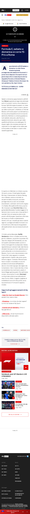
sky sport (4, 465)
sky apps (17, 469)
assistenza (21, 506)
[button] (12, 511)
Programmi (18, 481)
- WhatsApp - (6, 301)
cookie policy (19, 491)
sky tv (16, 465)
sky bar (17, 475)
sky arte (4, 475)
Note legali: (4, 487)
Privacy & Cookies (11, 505)
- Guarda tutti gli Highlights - (11, 307)
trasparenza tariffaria (13, 506)
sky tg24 (4, 469)
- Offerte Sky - (6, 314)
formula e (6, 330)
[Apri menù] (2, 15)
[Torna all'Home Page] (7, 15)
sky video (4, 472)
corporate (18, 498)
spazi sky (17, 478)
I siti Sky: (4, 462)
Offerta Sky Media (7, 498)
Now (16, 472)
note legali (5, 494)
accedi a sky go (22, 456)
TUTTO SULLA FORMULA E (10, 86)
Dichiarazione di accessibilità (19, 494)
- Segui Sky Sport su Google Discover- (13, 295)
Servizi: (16, 462)
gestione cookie (6, 491)
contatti (26, 506)
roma (15, 330)
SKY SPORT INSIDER (22, 15)
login (26, 10)
